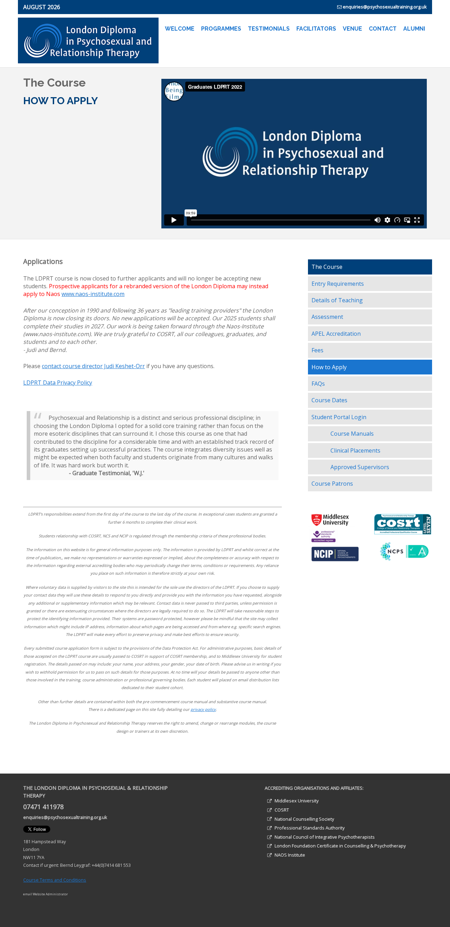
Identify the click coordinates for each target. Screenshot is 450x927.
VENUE (352, 28)
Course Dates (329, 400)
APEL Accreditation (336, 334)
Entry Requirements (337, 284)
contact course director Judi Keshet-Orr (93, 366)
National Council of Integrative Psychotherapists (325, 837)
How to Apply (329, 367)
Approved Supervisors (359, 467)
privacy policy (203, 709)
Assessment (327, 317)
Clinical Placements (355, 450)
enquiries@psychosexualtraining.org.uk (385, 7)
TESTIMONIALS (269, 28)
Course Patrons (332, 483)
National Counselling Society (304, 819)
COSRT (282, 810)
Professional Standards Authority (310, 828)
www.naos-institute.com (93, 294)
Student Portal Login (338, 417)
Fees (317, 350)
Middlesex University (297, 800)
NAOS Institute (290, 855)
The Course (326, 267)
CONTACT (383, 28)
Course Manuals (352, 433)
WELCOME (179, 28)
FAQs (318, 383)
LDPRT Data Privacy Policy (57, 382)
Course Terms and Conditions (54, 880)
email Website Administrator (45, 894)
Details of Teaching (337, 300)
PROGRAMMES (221, 28)
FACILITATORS (316, 28)
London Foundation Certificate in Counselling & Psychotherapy (340, 846)
